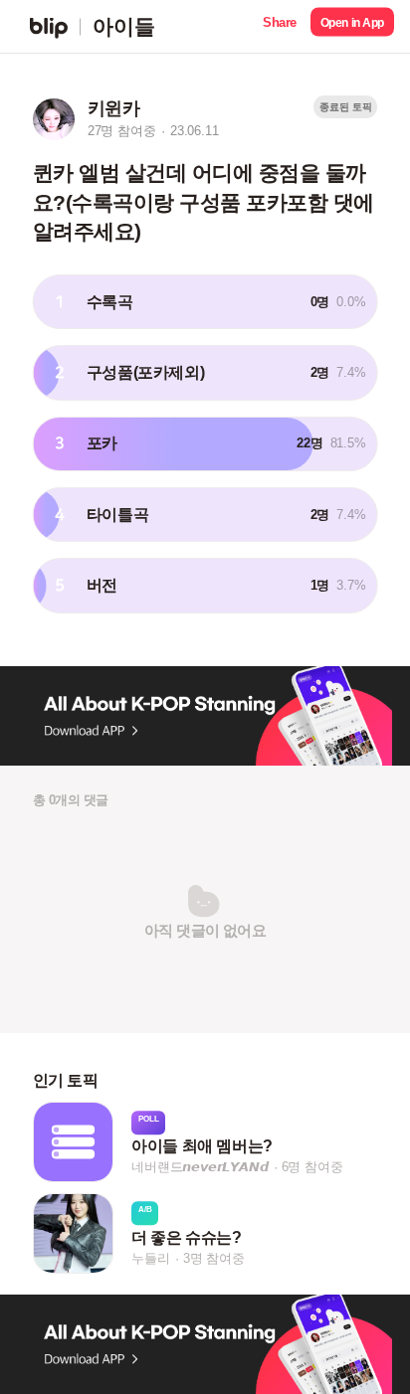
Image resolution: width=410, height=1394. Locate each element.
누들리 (150, 1258)
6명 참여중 (312, 1167)
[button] (280, 26)
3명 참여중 (214, 1258)
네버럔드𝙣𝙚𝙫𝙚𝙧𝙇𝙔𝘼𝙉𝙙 (199, 1167)
